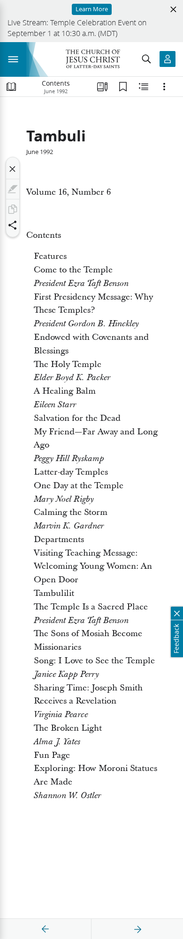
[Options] (164, 86)
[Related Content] (143, 86)
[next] (137, 929)
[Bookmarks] (123, 86)
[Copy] (13, 209)
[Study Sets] (102, 86)
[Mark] (13, 189)
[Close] (13, 169)
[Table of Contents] (11, 86)
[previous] (45, 929)
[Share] (13, 225)
